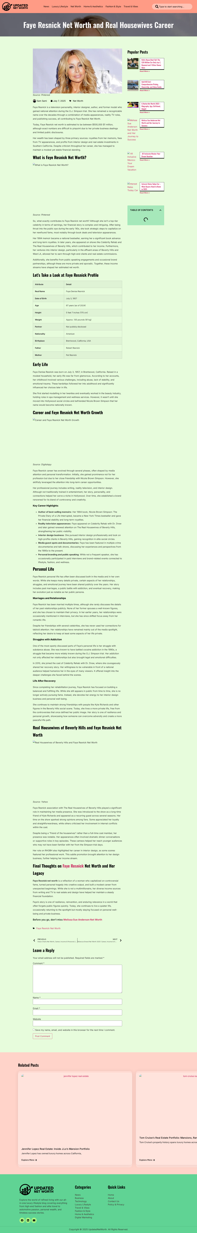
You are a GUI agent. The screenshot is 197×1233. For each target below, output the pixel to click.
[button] (160, 210)
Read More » (145, 71)
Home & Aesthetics (93, 6)
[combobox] (172, 7)
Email (36, 1008)
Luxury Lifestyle (60, 6)
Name (36, 997)
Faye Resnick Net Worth (48, 928)
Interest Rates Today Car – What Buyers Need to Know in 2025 (151, 186)
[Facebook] (22, 1220)
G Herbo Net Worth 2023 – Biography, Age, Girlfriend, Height (151, 106)
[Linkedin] (28, 1220)
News (46, 6)
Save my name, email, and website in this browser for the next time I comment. (75, 1030)
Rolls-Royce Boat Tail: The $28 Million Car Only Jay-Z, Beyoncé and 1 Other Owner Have (151, 63)
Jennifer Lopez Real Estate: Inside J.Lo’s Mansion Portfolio (55, 1148)
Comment (38, 963)
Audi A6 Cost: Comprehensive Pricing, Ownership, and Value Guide (151, 84)
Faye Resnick (73, 866)
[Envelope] (34, 1220)
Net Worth (76, 6)
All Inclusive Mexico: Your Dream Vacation (151, 155)
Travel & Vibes (131, 6)
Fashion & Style (113, 6)
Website (37, 1019)
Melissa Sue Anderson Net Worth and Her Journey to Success (151, 123)
